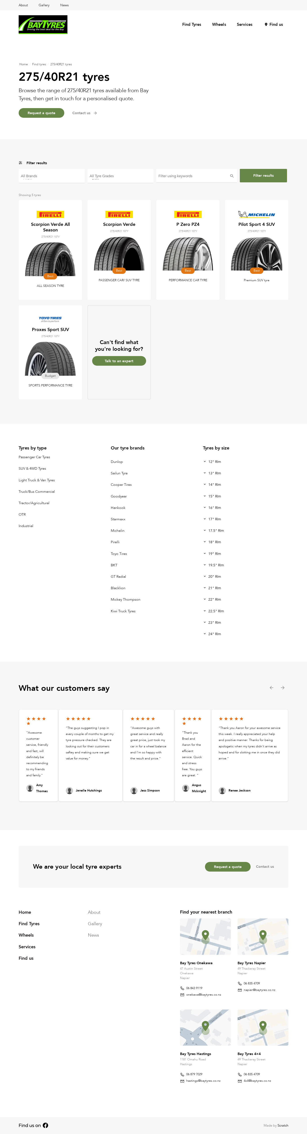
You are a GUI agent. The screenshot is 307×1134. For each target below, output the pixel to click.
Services (245, 24)
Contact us (265, 866)
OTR (22, 514)
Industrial (26, 526)
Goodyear (119, 496)
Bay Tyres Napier (252, 962)
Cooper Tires (121, 484)
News (64, 5)
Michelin (118, 530)
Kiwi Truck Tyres (123, 611)
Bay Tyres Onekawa (196, 962)
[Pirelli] (51, 178)
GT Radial (118, 576)
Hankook (118, 507)
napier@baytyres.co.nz (259, 990)
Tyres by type (33, 448)
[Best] (120, 178)
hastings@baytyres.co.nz (203, 1081)
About (23, 5)
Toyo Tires (119, 553)
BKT (114, 565)
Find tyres (39, 64)
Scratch (283, 1125)
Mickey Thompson (125, 599)
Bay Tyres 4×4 (249, 1053)
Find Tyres (191, 24)
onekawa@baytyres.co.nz (203, 994)
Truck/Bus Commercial (37, 491)
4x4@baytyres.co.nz (257, 1081)
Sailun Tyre (119, 473)
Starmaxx (118, 519)
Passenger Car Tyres (34, 457)
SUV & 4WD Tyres (32, 468)
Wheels (219, 24)
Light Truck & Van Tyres (37, 480)
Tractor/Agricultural (34, 503)
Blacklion (118, 588)
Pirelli (115, 542)
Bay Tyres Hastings (195, 1053)
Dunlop (117, 461)
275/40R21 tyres (61, 64)
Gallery (44, 5)
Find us (276, 24)
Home (23, 64)
